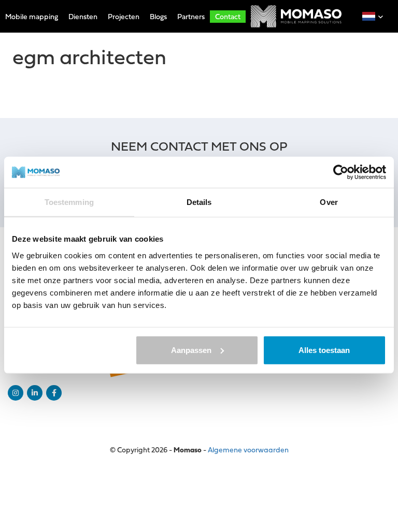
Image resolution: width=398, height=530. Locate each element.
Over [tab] (328, 202)
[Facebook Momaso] (54, 393)
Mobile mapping (31, 16)
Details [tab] (199, 202)
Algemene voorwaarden (248, 449)
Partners (191, 16)
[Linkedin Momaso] (34, 393)
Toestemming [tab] (69, 202)
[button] (368, 16)
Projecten (123, 16)
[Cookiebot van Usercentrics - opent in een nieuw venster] (340, 172)
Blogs (158, 16)
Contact (227, 16)
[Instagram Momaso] (15, 393)
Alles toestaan (324, 349)
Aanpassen (191, 349)
